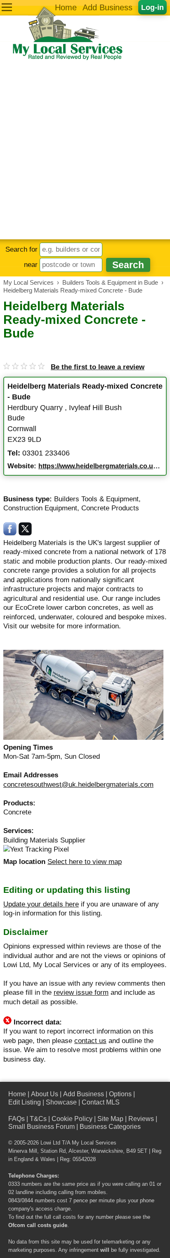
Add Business (107, 7)
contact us (90, 1041)
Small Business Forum (41, 1126)
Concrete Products (110, 508)
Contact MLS (101, 1102)
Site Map (110, 1118)
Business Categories (110, 1126)
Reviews (141, 1118)
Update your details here (41, 904)
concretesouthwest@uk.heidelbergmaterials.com (78, 784)
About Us (44, 1094)
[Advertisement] (85, 150)
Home (66, 7)
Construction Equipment (40, 508)
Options (120, 1094)
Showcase (61, 1102)
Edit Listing (24, 1102)
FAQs (16, 1118)
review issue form (81, 992)
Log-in (152, 7)
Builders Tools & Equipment (96, 499)
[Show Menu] (7, 7)
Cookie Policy (72, 1118)
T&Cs (38, 1118)
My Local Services (94, 1143)
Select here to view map (84, 862)
